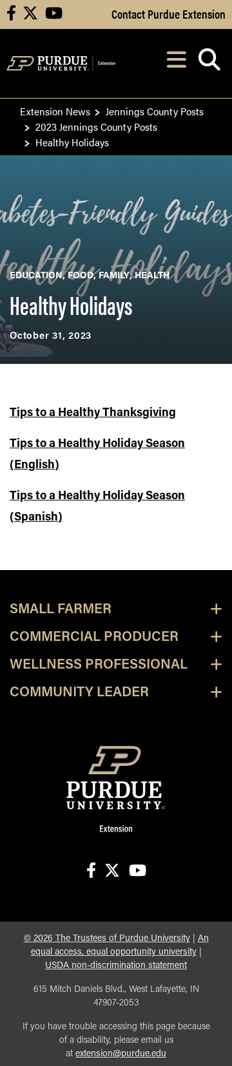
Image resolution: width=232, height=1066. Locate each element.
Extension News (55, 111)
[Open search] (209, 63)
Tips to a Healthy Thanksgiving (93, 413)
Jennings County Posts (155, 111)
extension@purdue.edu (120, 1054)
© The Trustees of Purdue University (107, 939)
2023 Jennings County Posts (96, 126)
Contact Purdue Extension (168, 14)
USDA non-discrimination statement (116, 966)
